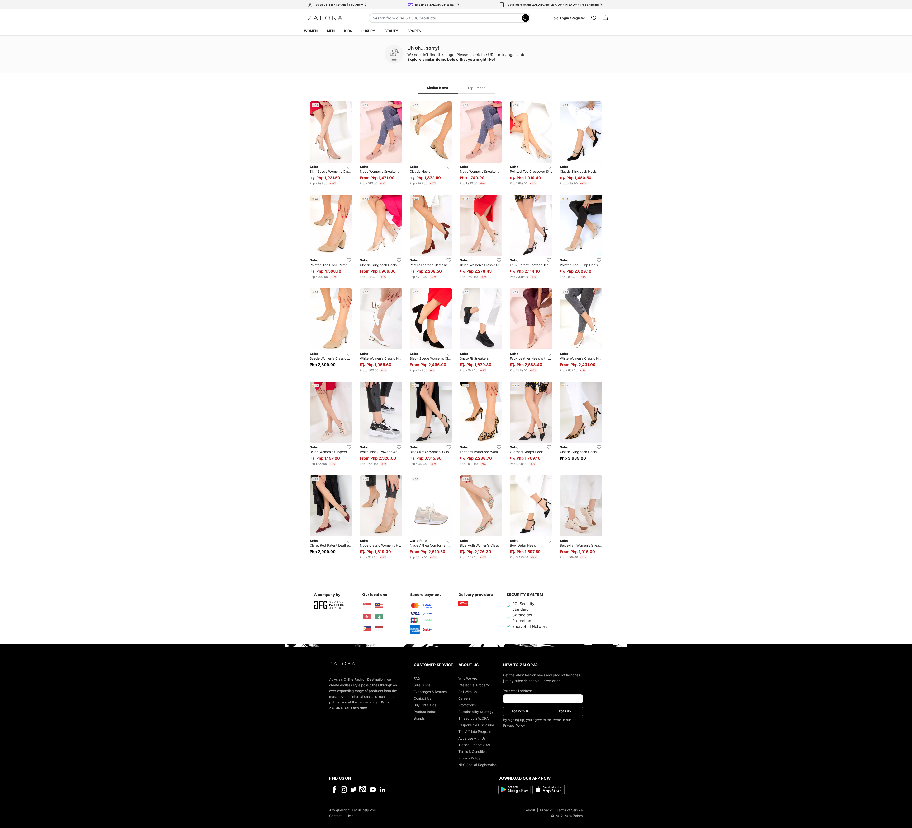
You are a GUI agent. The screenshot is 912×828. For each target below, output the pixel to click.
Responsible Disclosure (476, 725)
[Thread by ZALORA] (363, 789)
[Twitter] (353, 789)
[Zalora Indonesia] (379, 628)
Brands (419, 718)
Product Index (425, 711)
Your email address (517, 690)
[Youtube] (373, 789)
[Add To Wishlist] (349, 166)
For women (520, 711)
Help (350, 816)
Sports (414, 31)
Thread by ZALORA (473, 718)
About (530, 810)
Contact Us (422, 698)
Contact (335, 816)
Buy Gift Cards (425, 705)
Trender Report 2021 (474, 745)
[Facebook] (334, 789)
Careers (464, 698)
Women (311, 31)
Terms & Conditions (473, 751)
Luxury (368, 31)
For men (565, 711)
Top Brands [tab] (476, 88)
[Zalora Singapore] (367, 605)
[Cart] (605, 18)
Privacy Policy (469, 758)
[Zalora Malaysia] (379, 605)
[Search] (525, 18)
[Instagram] (344, 789)
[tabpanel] (456, 331)
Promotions (467, 705)
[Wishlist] (594, 18)
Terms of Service (570, 810)
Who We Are (467, 678)
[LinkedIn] (382, 789)
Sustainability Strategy (476, 711)
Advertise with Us (471, 738)
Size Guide (422, 685)
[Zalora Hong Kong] (367, 617)
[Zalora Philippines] (367, 628)
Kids (348, 31)
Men (331, 31)
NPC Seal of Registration (477, 765)
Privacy (546, 810)
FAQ (417, 678)
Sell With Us (467, 691)
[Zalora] (325, 18)
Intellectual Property (474, 685)
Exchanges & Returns (430, 691)
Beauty (391, 31)
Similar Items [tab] (437, 88)
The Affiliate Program (474, 731)
